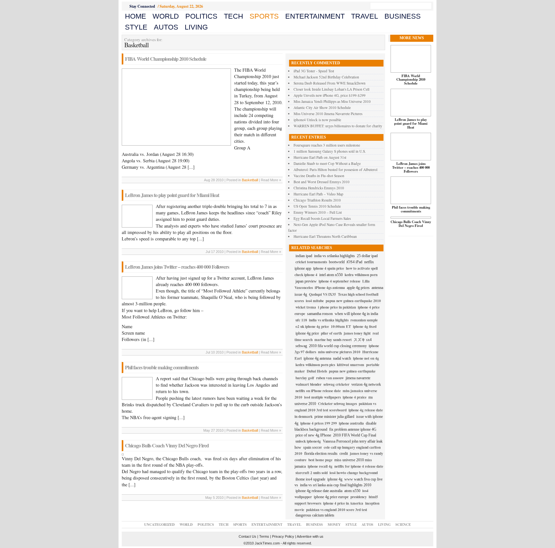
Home (135, 16)
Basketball (250, 180)
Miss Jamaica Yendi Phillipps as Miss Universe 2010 (332, 101)
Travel (364, 16)
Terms (264, 536)
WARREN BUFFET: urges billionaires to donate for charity (338, 125)
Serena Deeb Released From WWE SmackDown (330, 83)
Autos (166, 27)
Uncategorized (159, 524)
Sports (264, 16)
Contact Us (247, 536)
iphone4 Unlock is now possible (317, 119)
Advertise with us (310, 536)
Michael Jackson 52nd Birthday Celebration (326, 77)
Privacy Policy (283, 536)
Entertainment (315, 16)
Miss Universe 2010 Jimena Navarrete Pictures (328, 113)
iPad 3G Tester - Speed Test (314, 70)
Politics (201, 16)
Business (402, 16)
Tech (233, 16)
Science (403, 524)
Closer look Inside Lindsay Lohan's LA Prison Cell (331, 89)
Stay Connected (142, 6)
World (166, 16)
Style (136, 27)
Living (196, 27)
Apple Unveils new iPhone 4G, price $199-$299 (330, 95)
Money (334, 524)
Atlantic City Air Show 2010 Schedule (322, 107)
